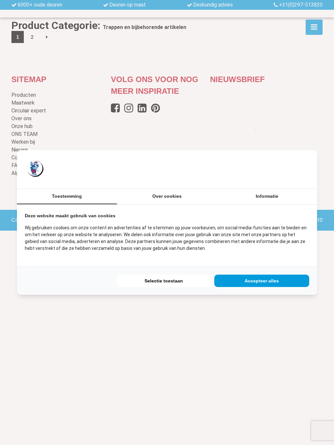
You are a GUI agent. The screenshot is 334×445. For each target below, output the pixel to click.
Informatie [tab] (267, 196)
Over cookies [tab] (167, 196)
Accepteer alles (262, 280)
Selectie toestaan (163, 280)
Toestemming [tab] (67, 196)
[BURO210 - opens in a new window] (284, 169)
